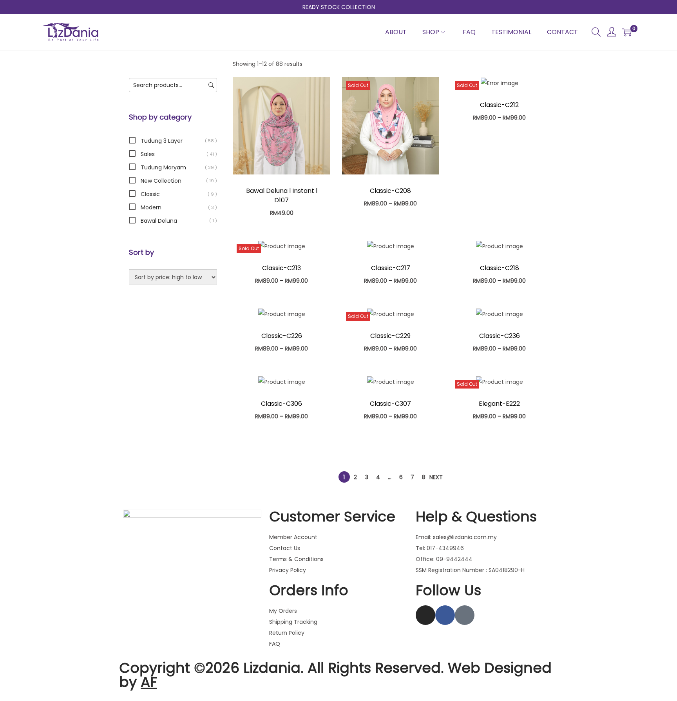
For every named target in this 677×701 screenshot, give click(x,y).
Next (436, 477)
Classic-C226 (281, 335)
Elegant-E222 (499, 403)
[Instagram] (425, 615)
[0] (627, 32)
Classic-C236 (499, 335)
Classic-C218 (499, 267)
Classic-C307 (390, 403)
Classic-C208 (390, 190)
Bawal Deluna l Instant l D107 (281, 195)
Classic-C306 (281, 403)
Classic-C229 (390, 335)
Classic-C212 (499, 104)
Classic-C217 (390, 267)
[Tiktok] (464, 615)
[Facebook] (445, 615)
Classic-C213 (281, 267)
